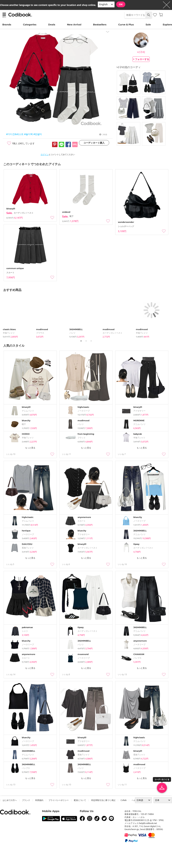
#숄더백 (28, 134)
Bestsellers (99, 24)
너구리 (141, 52)
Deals (51, 24)
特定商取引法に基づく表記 (103, 800)
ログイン (45, 154)
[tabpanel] (19, 315)
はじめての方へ (10, 800)
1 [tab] (81, 341)
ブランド (26, 800)
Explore (167, 24)
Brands (6, 24)
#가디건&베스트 (15, 134)
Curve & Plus (126, 24)
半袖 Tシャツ (9, 332)
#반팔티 (37, 134)
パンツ (72, 332)
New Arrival (74, 24)
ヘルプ (135, 800)
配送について (80, 800)
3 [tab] (91, 341)
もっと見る (30, 447)
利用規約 (39, 800)
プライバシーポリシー (59, 800)
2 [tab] (86, 341)
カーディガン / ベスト (112, 332)
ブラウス (40, 332)
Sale (148, 24)
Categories (29, 24)
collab (123, 800)
